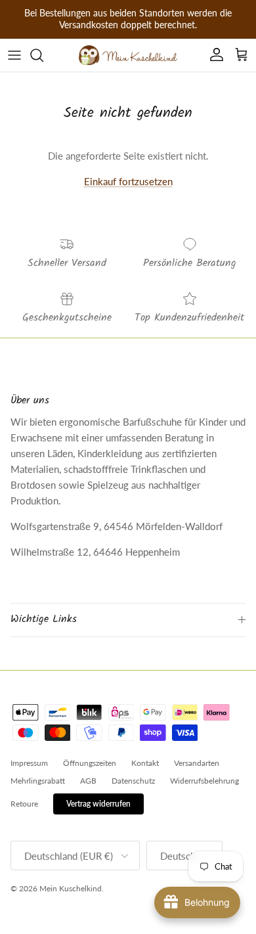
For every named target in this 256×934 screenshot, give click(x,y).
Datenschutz (133, 781)
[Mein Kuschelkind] (128, 55)
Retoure (24, 804)
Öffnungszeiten (89, 763)
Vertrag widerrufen (98, 804)
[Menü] (14, 55)
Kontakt (145, 763)
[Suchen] (43, 55)
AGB (88, 781)
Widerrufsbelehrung (204, 781)
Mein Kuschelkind (70, 888)
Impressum (29, 763)
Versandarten (196, 763)
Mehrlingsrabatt (38, 781)
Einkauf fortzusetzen (128, 181)
